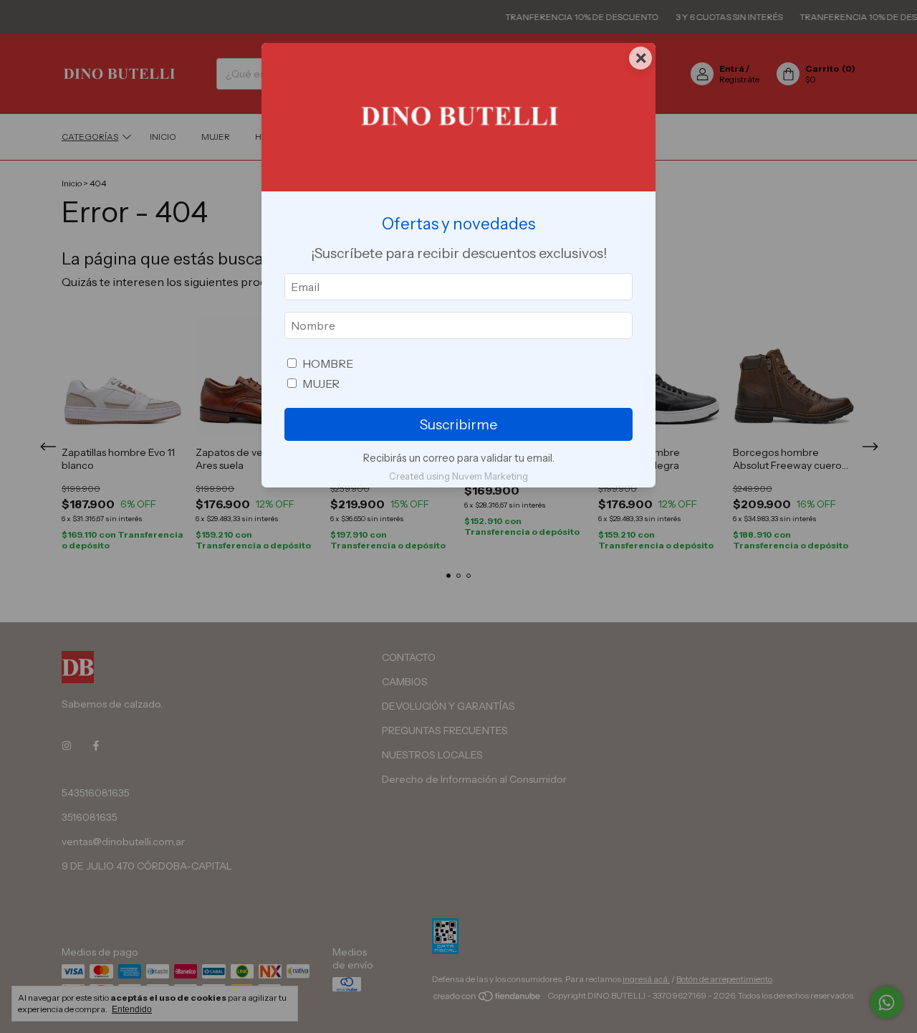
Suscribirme (458, 424)
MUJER (321, 383)
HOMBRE (327, 363)
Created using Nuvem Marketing (458, 476)
